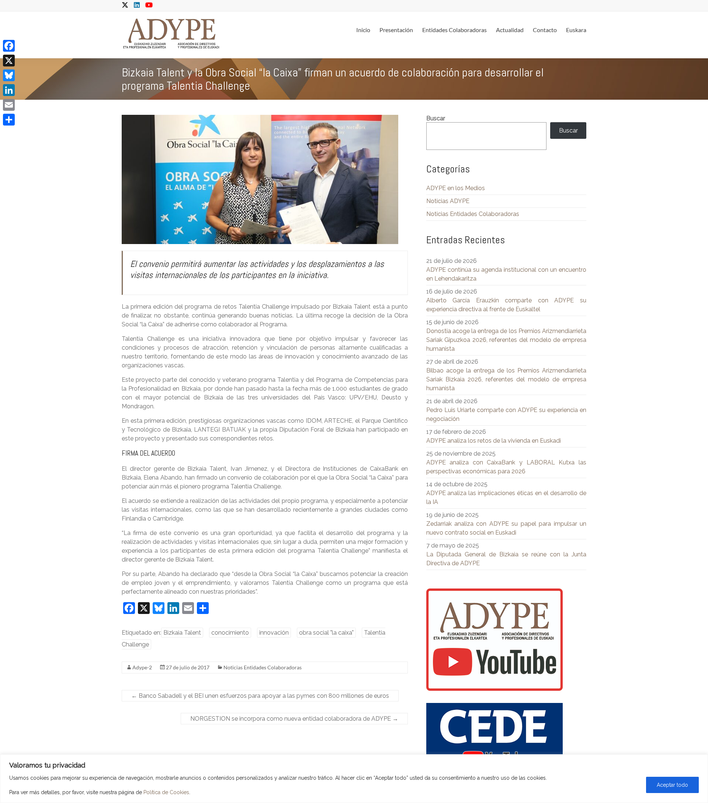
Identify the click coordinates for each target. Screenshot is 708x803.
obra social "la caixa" (326, 632)
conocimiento (230, 632)
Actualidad (510, 29)
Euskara (576, 29)
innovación (274, 632)
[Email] (8, 104)
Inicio (363, 29)
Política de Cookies (166, 792)
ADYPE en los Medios (455, 188)
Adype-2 (142, 667)
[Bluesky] (8, 75)
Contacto (545, 29)
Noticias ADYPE (447, 201)
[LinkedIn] (8, 90)
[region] (354, 778)
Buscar (435, 118)
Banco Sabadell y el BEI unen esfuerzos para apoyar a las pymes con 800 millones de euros (260, 695)
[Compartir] (8, 119)
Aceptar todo (672, 785)
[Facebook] (8, 45)
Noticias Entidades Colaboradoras (262, 667)
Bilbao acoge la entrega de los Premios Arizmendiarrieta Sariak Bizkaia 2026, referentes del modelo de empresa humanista (506, 379)
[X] (8, 60)
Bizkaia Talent (182, 632)
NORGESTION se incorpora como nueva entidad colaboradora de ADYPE (294, 718)
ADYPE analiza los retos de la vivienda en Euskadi (493, 440)
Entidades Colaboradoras (454, 29)
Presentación (396, 29)
